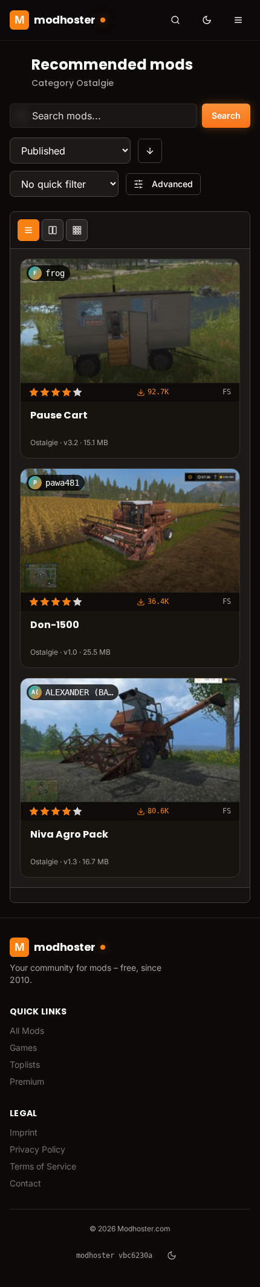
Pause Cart (59, 416)
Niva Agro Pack (69, 835)
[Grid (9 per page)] (77, 230)
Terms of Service (43, 1166)
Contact (25, 1183)
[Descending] (150, 151)
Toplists (25, 1064)
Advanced (172, 184)
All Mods (27, 1030)
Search (226, 115)
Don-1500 (54, 626)
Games (23, 1047)
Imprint (23, 1132)
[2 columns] (52, 230)
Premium (27, 1081)
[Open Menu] (238, 20)
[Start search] (175, 20)
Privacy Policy (37, 1149)
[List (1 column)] (28, 230)
